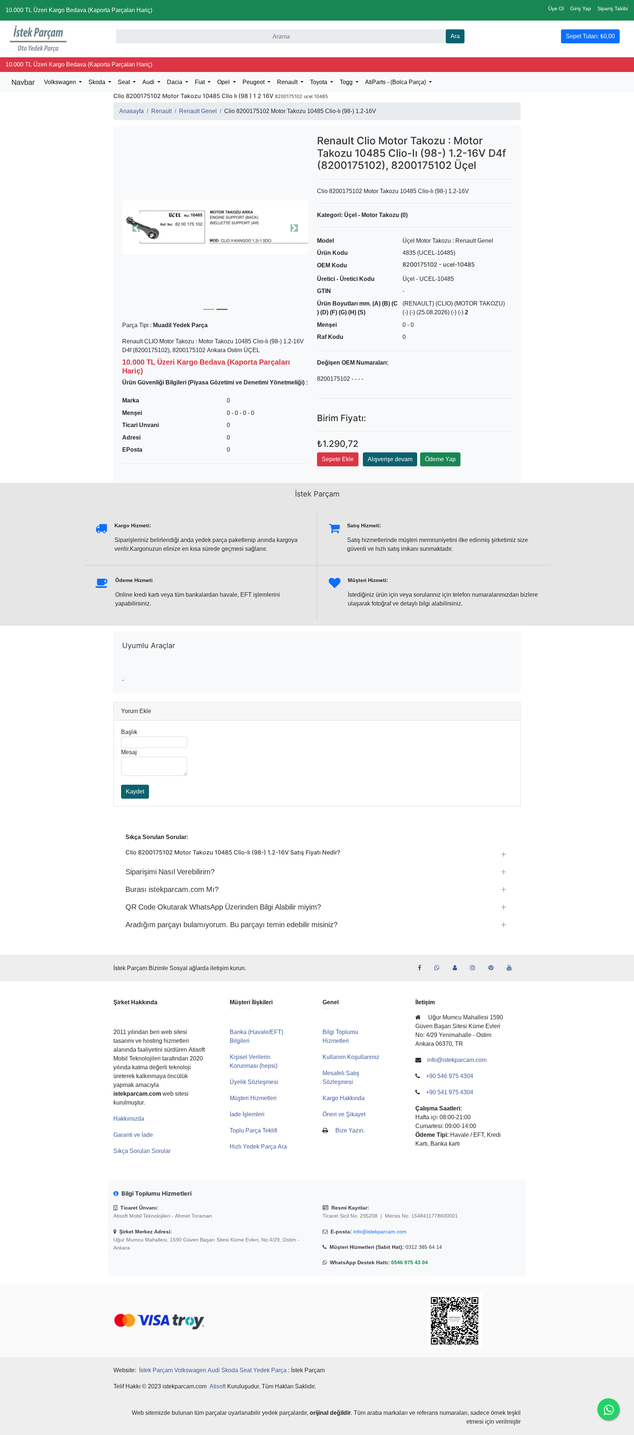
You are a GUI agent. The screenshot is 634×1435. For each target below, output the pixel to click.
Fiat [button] (200, 82)
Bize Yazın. (350, 1130)
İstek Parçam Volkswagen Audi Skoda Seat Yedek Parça (213, 1370)
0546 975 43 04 (409, 1262)
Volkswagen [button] (60, 82)
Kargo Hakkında (344, 1098)
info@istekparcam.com (380, 1231)
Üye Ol (556, 8)
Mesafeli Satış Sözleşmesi (341, 1077)
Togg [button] (347, 82)
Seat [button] (124, 82)
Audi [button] (149, 82)
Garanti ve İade (133, 1135)
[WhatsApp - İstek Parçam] (439, 968)
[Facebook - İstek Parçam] (422, 968)
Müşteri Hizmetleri (253, 1098)
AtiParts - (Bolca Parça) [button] (396, 82)
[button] (215, 228)
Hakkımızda (128, 1118)
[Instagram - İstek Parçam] (475, 968)
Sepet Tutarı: (590, 36)
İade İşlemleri (247, 1114)
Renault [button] (288, 82)
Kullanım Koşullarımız (351, 1057)
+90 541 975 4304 (449, 1092)
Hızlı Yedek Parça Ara (258, 1146)
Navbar (23, 82)
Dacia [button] (175, 82)
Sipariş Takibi (612, 8)
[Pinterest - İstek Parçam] (493, 968)
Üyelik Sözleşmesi (254, 1082)
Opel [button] (224, 82)
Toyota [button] (319, 82)
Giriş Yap (580, 8)
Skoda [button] (97, 82)
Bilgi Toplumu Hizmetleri (340, 1036)
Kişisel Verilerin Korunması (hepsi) (253, 1061)
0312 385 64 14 (423, 1247)
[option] (215, 228)
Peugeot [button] (254, 82)
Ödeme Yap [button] (440, 459)
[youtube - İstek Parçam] (512, 968)
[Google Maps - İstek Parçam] (458, 968)
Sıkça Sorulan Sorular (142, 1151)
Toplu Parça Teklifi (253, 1130)
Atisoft (217, 1386)
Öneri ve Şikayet (344, 1114)
